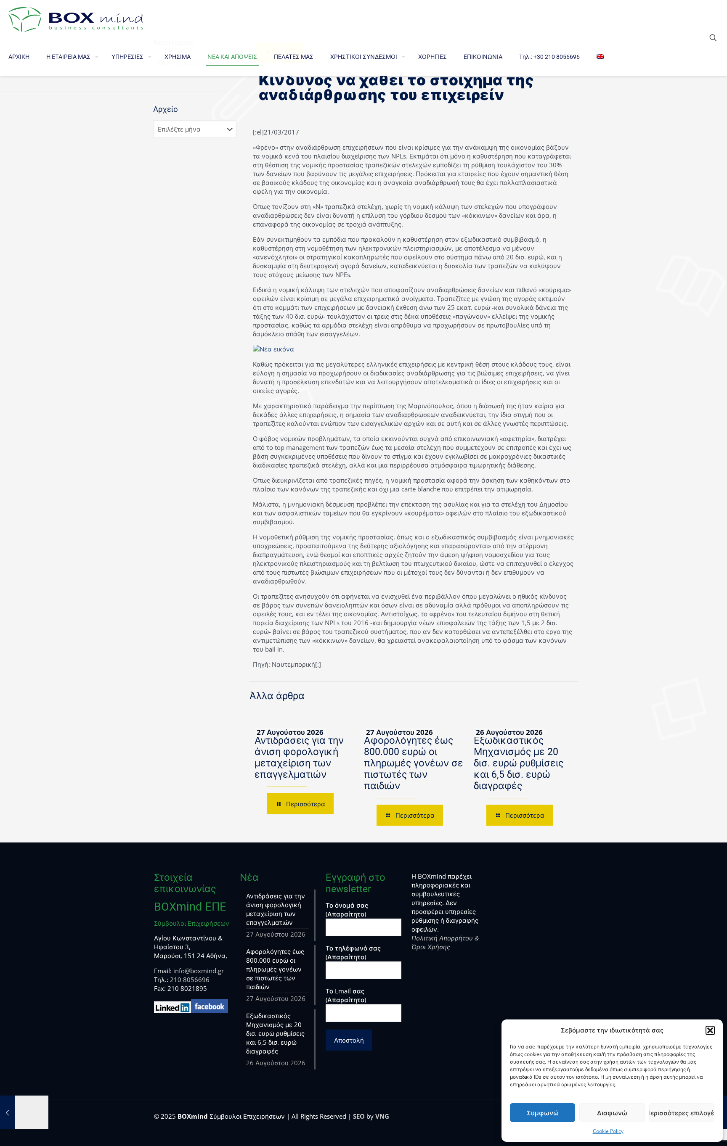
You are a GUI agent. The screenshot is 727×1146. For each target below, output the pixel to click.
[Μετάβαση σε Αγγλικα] (600, 57)
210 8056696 (190, 979)
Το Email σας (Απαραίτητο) (346, 995)
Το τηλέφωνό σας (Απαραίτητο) (353, 952)
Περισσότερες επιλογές (681, 1113)
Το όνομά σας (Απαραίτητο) (347, 909)
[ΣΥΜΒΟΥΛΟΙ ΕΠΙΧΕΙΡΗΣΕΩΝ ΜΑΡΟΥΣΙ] (75, 19)
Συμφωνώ (543, 1113)
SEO (359, 1116)
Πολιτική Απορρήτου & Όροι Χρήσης (445, 942)
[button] (710, 1030)
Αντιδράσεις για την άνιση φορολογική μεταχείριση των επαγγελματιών (299, 757)
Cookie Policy (608, 1131)
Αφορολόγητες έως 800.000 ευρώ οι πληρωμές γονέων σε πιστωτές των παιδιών (413, 763)
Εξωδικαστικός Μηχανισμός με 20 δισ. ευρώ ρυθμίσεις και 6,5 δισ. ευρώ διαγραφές (518, 763)
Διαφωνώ (612, 1113)
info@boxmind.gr (198, 970)
